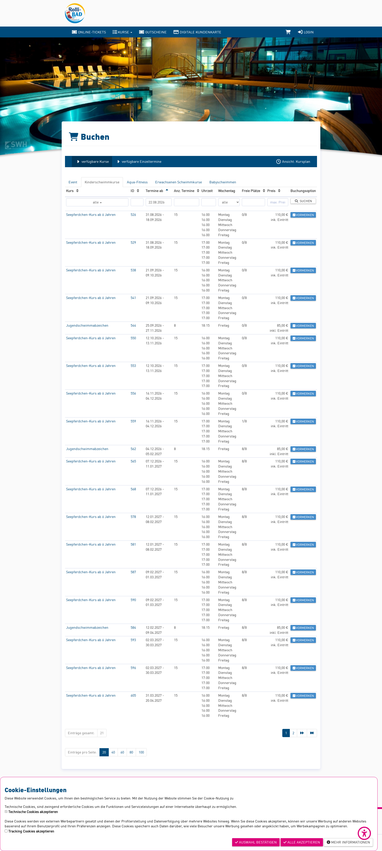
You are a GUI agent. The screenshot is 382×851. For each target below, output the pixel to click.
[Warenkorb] (288, 32)
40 (113, 752)
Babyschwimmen (222, 182)
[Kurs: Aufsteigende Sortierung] (77, 190)
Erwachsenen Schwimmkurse (178, 182)
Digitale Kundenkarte (200, 32)
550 (133, 338)
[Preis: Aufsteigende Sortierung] (279, 190)
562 (133, 449)
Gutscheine (155, 32)
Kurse (123, 32)
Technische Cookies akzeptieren (33, 811)
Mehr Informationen (350, 842)
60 (122, 752)
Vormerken (304, 215)
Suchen (305, 201)
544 (133, 325)
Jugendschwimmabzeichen (87, 325)
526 (133, 214)
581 (133, 544)
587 (133, 572)
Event (73, 182)
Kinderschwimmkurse (102, 182)
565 (133, 461)
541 (133, 297)
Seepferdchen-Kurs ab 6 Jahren (91, 214)
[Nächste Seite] (302, 733)
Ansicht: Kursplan (295, 161)
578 (133, 516)
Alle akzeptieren (303, 842)
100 (141, 752)
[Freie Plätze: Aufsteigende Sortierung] (264, 190)
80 (131, 752)
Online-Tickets (91, 32)
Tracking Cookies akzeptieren (31, 831)
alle (96, 202)
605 (133, 695)
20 (104, 752)
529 (133, 242)
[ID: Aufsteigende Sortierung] (138, 190)
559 (133, 421)
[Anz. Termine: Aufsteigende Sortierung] (198, 190)
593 (133, 640)
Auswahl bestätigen (257, 842)
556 (133, 393)
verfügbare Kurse (95, 161)
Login (308, 32)
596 (133, 667)
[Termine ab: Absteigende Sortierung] (167, 190)
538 (133, 270)
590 (133, 600)
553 (133, 365)
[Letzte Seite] (312, 733)
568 (133, 489)
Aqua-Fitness (137, 182)
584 (133, 627)
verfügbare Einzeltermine (141, 161)
